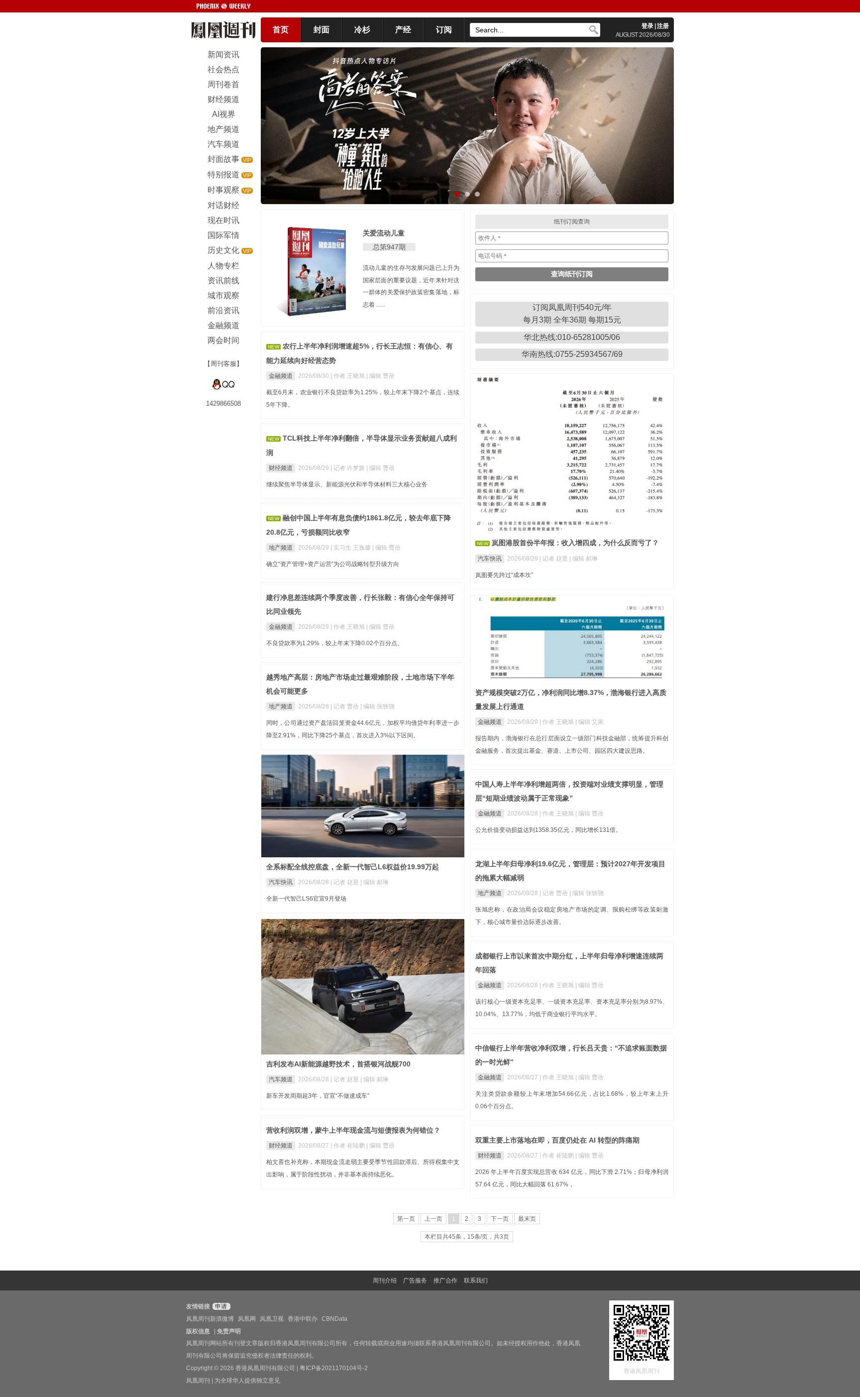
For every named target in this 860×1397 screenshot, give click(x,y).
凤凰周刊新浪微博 (210, 1318)
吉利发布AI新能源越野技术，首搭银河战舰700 (338, 1064)
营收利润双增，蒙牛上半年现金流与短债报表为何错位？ (353, 1130)
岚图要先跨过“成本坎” (504, 575)
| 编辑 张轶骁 (377, 706)
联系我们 (476, 1280)
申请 (220, 1306)
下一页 (500, 1218)
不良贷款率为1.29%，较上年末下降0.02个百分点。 (334, 643)
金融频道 (281, 375)
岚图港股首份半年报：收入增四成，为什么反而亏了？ (575, 543)
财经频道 (281, 468)
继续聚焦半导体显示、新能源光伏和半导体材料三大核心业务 (347, 484)
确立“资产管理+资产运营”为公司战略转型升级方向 (332, 564)
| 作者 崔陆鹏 (348, 1145)
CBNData (334, 1318)
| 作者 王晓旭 (348, 375)
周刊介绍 (385, 1280)
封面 (321, 29)
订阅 (444, 29)
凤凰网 (247, 1318)
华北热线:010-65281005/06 (572, 337)
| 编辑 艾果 (589, 721)
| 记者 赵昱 (554, 558)
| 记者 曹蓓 (345, 706)
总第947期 (389, 247)
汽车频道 (281, 1079)
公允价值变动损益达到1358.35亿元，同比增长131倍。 (548, 829)
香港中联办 (303, 1318)
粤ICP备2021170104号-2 (334, 1368)
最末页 (527, 1218)
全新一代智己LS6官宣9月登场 (306, 898)
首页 (281, 29)
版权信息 (198, 1331)
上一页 (433, 1218)
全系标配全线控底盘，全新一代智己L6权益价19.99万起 (352, 867)
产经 (403, 29)
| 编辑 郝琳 (583, 558)
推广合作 (445, 1280)
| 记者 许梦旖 (348, 468)
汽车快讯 (490, 558)
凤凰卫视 (272, 1318)
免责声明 (229, 1331)
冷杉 (362, 29)
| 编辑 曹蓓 (380, 375)
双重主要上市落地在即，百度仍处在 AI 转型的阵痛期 (557, 1140)
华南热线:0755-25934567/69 (572, 354)
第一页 (406, 1218)
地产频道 (281, 547)
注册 (663, 25)
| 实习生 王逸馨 (351, 547)
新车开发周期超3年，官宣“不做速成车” (317, 1095)
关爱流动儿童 (384, 233)
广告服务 (415, 1280)
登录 (647, 25)
